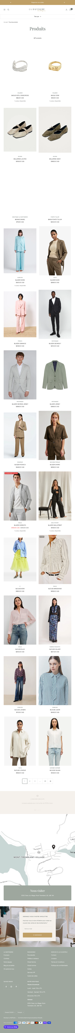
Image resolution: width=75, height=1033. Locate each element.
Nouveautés (31, 955)
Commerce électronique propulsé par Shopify (30, 1017)
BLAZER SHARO (55, 464)
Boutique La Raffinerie (20, 217)
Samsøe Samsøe (55, 768)
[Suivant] (50, 781)
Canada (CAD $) (9, 1012)
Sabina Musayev (55, 647)
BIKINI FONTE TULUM (55, 219)
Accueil (6, 22)
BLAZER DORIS (20, 280)
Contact (53, 955)
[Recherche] (8, 9)
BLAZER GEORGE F (55, 343)
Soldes (29, 969)
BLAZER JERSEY (55, 404)
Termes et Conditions (57, 962)
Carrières (6, 958)
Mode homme (31, 965)
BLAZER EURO (55, 280)
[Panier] (70, 9)
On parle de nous (9, 969)
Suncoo (20, 277)
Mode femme (31, 962)
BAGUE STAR (55, 95)
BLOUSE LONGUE (20, 770)
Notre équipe (8, 962)
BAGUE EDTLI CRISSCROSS (20, 95)
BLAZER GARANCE (20, 343)
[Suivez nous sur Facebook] (6, 986)
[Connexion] (66, 9)
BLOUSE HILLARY (55, 649)
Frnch (20, 341)
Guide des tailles (32, 976)
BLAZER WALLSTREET (55, 525)
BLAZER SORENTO (20, 525)
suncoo (20, 707)
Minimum (20, 462)
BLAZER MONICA (20, 464)
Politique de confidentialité (59, 965)
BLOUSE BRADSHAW (55, 589)
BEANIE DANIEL (20, 219)
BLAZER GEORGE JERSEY (20, 404)
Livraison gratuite (27, 803)
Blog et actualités (9, 965)
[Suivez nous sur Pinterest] (16, 986)
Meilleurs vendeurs (33, 958)
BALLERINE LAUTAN (20, 159)
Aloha (20, 156)
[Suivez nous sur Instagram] (11, 986)
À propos (6, 955)
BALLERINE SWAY (55, 159)
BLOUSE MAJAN (55, 770)
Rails (20, 522)
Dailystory (55, 522)
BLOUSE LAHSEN (20, 710)
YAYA (55, 277)
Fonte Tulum (55, 217)
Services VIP (31, 972)
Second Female (55, 462)
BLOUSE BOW (20, 589)
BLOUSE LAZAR (55, 710)
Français (20, 1012)
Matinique (55, 341)
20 (45, 781)
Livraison (54, 958)
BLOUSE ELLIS (20, 649)
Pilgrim (20, 93)
